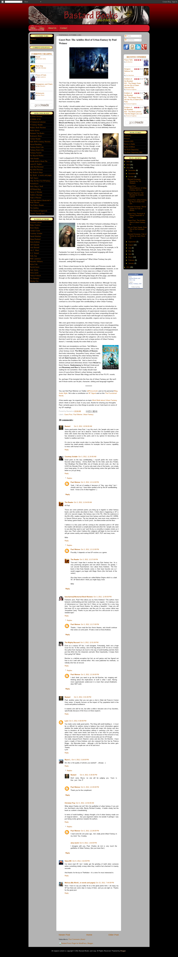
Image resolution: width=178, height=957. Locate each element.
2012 (128, 168)
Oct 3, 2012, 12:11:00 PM (90, 482)
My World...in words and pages (41, 175)
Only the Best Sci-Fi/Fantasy (40, 181)
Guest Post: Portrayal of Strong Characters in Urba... (136, 215)
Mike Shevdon (41, 86)
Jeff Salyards (34, 245)
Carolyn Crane (35, 231)
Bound (38, 57)
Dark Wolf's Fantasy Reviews (40, 142)
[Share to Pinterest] (96, 411)
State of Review (35, 198)
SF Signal (92, 393)
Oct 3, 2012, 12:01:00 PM (89, 642)
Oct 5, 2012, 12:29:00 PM (90, 787)
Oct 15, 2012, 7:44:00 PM (105, 883)
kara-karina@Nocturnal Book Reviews (79, 597)
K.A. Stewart (34, 253)
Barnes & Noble (129, 144)
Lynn (66, 721)
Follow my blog (136, 287)
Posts (128, 36)
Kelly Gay (33, 256)
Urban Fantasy (88, 414)
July (129, 248)
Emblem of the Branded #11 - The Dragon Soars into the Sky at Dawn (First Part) (133, 97)
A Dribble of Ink (35, 119)
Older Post (113, 935)
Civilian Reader (35, 139)
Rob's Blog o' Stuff (36, 186)
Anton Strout (40, 95)
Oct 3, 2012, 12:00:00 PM (102, 597)
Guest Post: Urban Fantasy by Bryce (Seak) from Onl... (137, 202)
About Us (52, 28)
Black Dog (39, 66)
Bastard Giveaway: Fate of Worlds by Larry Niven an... (137, 236)
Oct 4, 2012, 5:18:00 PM (80, 760)
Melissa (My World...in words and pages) (80, 883)
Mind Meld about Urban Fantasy (104, 400)
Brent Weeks (34, 228)
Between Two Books (37, 133)
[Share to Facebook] (94, 411)
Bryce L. (68, 760)
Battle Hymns (35, 130)
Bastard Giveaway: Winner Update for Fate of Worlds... (137, 208)
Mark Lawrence (41, 77)
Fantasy (135, 283)
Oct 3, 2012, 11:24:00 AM (87, 457)
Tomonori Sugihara (131, 89)
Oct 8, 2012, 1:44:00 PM (88, 843)
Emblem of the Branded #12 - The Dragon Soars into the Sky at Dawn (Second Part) (132, 83)
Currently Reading (41, 54)
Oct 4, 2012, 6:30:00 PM (88, 775)
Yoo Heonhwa (130, 75)
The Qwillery (34, 208)
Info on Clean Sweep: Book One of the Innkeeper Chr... (137, 229)
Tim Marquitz (34, 278)
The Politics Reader (37, 205)
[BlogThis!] (89, 411)
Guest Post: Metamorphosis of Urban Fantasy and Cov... (137, 188)
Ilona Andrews (35, 242)
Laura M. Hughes (36, 164)
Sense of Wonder (36, 192)
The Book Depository (131, 150)
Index (42, 28)
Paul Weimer (77, 414)
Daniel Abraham (35, 236)
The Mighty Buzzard (72, 642)
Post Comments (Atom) (77, 939)
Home (33, 28)
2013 (128, 165)
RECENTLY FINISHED (136, 57)
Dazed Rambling (36, 144)
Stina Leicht (34, 273)
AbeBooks (127, 136)
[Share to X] (91, 411)
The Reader (69, 502)
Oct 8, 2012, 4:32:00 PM (81, 861)
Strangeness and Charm (44, 84)
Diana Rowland (35, 239)
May (129, 251)
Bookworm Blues (36, 136)
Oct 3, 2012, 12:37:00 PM (89, 559)
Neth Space (34, 178)
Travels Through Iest (37, 213)
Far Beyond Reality (36, 156)
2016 (128, 161)
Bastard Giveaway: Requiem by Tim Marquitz (134, 181)
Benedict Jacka (41, 58)
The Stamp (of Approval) (38, 211)
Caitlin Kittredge (41, 68)
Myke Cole (34, 264)
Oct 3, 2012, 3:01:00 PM (82, 697)
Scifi (140, 283)
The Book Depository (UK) (133, 152)
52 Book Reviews (36, 116)
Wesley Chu (34, 281)
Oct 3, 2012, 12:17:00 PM (90, 624)
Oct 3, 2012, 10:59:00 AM (83, 426)
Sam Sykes (34, 270)
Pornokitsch (34, 184)
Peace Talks (128, 60)
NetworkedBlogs (133, 274)
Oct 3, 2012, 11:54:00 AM (83, 502)
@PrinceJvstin (92, 391)
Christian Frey (70, 803)
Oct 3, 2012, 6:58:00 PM (77, 721)
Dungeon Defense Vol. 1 (128, 71)
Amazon (127, 138)
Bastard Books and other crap (134, 279)
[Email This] (87, 411)
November (131, 173)
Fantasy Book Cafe (37, 147)
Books (131, 283)
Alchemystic (40, 93)
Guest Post (68, 414)
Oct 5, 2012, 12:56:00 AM (85, 803)
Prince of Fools (41, 75)
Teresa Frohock (35, 275)
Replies (69, 478)
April (130, 254)
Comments (130, 40)
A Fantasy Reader (36, 125)
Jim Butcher (129, 62)
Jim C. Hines (34, 250)
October (131, 176)
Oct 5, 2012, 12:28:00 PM (90, 831)
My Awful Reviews (36, 170)
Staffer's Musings (36, 195)
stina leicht (75, 843)
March (130, 257)
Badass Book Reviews (38, 127)
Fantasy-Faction (35, 153)
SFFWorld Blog (35, 189)
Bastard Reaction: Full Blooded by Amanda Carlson (136, 195)
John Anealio (34, 158)
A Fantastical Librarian (38, 122)
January (131, 263)
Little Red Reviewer (37, 167)
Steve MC (68, 861)
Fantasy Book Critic (37, 150)
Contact (63, 28)
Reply (67, 450)
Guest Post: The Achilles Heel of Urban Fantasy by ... (136, 222)
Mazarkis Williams (36, 261)
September (132, 242)
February (131, 260)
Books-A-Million (129, 147)
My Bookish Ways (36, 172)
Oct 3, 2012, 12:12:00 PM (90, 549)
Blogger (123, 951)
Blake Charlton (35, 225)
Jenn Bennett (34, 247)
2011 (128, 267)
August (130, 245)
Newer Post (64, 935)
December (131, 170)
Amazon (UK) (128, 141)
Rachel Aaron (34, 267)
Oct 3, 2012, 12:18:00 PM (90, 674)
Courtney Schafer (71, 457)
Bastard (67, 426)
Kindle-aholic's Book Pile (38, 161)
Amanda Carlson (36, 222)
